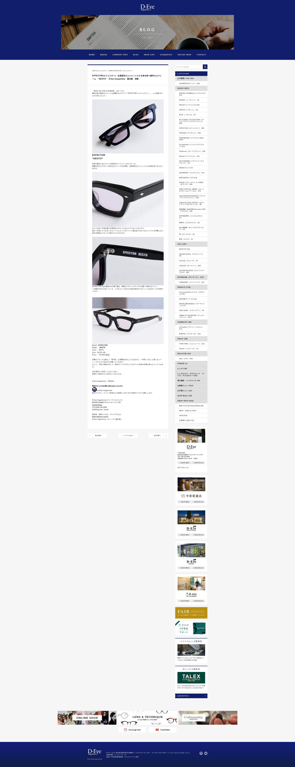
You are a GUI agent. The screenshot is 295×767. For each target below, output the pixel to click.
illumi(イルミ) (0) (186, 168)
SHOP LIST (149, 55)
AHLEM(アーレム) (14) (188, 299)
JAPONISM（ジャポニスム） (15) (191, 173)
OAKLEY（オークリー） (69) (190, 266)
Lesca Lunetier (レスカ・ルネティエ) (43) (192, 293)
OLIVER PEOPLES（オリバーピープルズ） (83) (192, 271)
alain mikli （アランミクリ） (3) (191, 310)
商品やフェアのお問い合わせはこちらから (107, 386)
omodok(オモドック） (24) (189, 83)
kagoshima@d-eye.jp (182, 753)
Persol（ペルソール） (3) (188, 348)
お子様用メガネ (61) (185, 78)
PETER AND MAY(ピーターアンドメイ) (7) (192, 305)
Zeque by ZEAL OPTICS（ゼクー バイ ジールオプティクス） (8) (192, 203)
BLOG (136, 55)
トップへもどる (128, 435)
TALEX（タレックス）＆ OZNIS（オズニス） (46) (191, 183)
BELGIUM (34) (184, 353)
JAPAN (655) (183, 88)
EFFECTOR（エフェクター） (123, 70)
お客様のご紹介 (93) (186, 420)
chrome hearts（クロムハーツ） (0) (191, 255)
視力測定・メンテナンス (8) (188, 380)
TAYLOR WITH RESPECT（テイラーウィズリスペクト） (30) (192, 197)
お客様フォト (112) (185, 385)
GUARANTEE (166, 55)
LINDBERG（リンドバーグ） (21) (192, 282)
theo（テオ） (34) (186, 358)
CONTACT (201, 55)
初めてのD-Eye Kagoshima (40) (191, 406)
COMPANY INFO (120, 55)
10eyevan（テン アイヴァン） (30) (192, 151)
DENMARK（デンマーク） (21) (190, 277)
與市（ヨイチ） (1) (186, 239)
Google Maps (97, 405)
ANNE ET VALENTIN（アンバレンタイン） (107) (191, 316)
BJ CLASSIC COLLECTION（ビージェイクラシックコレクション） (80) (192, 121)
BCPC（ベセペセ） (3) (187, 115)
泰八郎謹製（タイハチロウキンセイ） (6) (191, 228)
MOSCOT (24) (184, 249)
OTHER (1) (182, 363)
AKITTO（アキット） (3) (188, 110)
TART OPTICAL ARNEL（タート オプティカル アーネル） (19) (191, 190)
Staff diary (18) (184, 396)
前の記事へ (98, 435)
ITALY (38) (182, 339)
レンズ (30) (182, 368)
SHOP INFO (185, 463)
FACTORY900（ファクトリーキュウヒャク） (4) (191, 162)
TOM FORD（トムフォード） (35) (192, 344)
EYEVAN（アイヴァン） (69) (190, 133)
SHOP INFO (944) (185, 401)
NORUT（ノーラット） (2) (189, 100)
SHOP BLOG (199, 463)
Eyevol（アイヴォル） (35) (189, 156)
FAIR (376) (183, 415)
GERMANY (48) (184, 322)
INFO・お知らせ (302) (187, 411)
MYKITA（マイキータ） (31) (190, 334)
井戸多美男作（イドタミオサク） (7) (191, 217)
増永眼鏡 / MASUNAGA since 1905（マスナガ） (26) (192, 210)
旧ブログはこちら (183, 467)
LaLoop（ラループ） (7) (188, 261)
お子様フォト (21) (184, 390)
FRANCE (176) (184, 287)
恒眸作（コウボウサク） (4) (189, 222)
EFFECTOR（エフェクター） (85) (191, 128)
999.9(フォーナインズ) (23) (189, 105)
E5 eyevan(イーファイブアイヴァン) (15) (191, 145)
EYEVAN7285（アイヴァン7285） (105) (192, 139)
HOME (92, 55)
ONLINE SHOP (184, 55)
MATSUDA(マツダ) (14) (188, 178)
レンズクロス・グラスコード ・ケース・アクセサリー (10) (190, 374)
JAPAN (111, 70)
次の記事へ (157, 435)
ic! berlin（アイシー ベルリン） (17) (191, 328)
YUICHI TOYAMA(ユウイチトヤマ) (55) (192, 94)
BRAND (103, 55)
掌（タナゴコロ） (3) (187, 234)
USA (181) (182, 244)
